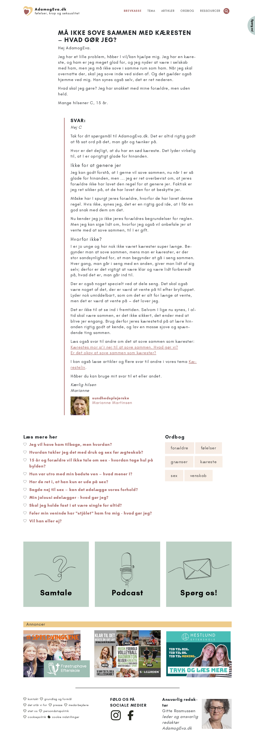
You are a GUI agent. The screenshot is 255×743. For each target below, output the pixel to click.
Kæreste (208, 461)
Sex (174, 475)
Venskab (198, 475)
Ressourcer (210, 11)
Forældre (179, 447)
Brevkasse (133, 11)
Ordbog (187, 11)
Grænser (179, 461)
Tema (151, 11)
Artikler (168, 11)
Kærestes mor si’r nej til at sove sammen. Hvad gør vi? (124, 347)
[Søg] (226, 11)
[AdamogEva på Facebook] (131, 719)
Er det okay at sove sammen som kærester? (113, 352)
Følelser (208, 447)
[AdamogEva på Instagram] (116, 719)
